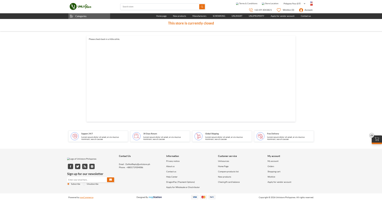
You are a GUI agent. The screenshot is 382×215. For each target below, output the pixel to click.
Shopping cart (274, 171)
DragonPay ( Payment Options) (180, 182)
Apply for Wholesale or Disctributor (183, 187)
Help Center (172, 177)
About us (170, 166)
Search (202, 6)
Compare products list (228, 171)
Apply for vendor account (279, 182)
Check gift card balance (229, 182)
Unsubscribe (92, 184)
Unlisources (223, 161)
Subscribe (75, 184)
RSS (84, 166)
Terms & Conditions (248, 3)
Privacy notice (173, 161)
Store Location (271, 3)
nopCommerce (86, 197)
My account (273, 161)
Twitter (77, 166)
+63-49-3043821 (263, 10)
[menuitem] (190, 161)
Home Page (223, 166)
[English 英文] (311, 2)
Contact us (171, 171)
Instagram (92, 166)
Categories (81, 16)
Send (110, 179)
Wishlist (271, 177)
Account (309, 10)
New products (224, 177)
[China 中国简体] (311, 5)
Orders (271, 166)
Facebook (70, 166)
